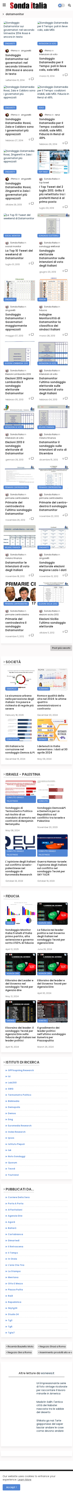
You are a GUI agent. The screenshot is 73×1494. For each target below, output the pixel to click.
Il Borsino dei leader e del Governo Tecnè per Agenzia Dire (52, 984)
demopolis (14, 1107)
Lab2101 (12, 1082)
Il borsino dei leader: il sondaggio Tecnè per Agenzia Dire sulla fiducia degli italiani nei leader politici (20, 1034)
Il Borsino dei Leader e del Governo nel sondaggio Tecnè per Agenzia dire (19, 985)
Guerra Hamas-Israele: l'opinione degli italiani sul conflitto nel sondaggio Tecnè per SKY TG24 (52, 868)
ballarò (12, 1228)
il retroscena (15, 1246)
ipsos (11, 1137)
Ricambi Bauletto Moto (20, 1346)
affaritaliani (15, 1209)
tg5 (10, 1326)
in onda (12, 1258)
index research (17, 1131)
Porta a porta (15, 1203)
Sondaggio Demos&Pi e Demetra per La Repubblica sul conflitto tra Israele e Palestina (51, 814)
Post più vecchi (61, 648)
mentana (13, 1277)
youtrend (13, 1174)
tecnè (11, 1168)
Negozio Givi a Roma (20, 1352)
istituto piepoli (16, 1144)
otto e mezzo (15, 1283)
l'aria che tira (16, 1265)
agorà (11, 1222)
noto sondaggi (16, 1156)
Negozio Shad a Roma (53, 1346)
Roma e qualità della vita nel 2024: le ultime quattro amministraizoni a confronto (51, 702)
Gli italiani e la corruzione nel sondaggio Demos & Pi (20, 749)
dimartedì (13, 1240)
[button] (69, 5)
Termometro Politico (19, 1094)
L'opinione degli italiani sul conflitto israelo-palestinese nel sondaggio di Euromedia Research (20, 868)
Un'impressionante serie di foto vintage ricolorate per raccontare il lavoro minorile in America (51, 1388)
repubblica (14, 1302)
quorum (12, 1162)
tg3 (10, 1320)
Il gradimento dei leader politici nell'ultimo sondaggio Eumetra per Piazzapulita (51, 1034)
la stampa (14, 1271)
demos (12, 1113)
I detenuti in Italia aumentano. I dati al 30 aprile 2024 (52, 749)
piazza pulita (15, 1289)
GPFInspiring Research (21, 1070)
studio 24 (13, 1314)
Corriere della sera (19, 1197)
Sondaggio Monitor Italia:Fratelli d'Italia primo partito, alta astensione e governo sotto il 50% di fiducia (19, 936)
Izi (9, 1076)
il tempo (13, 1252)
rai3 (10, 1295)
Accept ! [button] (11, 1487)
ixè (9, 1150)
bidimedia (13, 1101)
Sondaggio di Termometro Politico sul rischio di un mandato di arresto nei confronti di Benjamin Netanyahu (20, 816)
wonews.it (47, 1373)
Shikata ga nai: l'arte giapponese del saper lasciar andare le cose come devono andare (50, 1426)
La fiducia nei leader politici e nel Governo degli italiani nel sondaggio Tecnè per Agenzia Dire (51, 936)
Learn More (24, 1479)
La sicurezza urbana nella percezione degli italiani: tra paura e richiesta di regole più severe (19, 702)
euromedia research (20, 1125)
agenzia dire (15, 1215)
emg (10, 1119)
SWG (10, 1088)
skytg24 (12, 1308)
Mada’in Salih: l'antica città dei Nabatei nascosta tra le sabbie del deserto (50, 1407)
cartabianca (15, 1234)
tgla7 (11, 1332)
